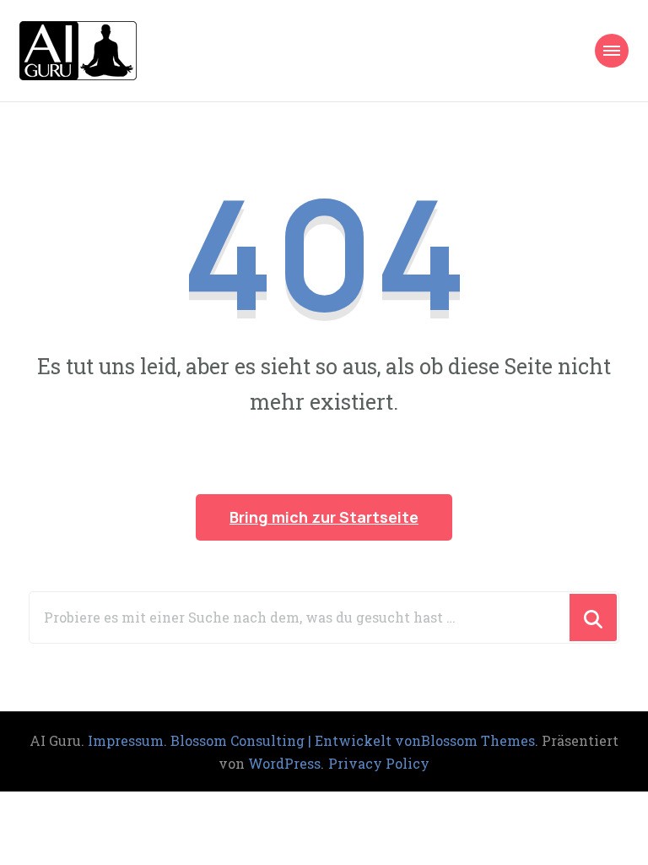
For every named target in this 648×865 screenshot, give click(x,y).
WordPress (284, 763)
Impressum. (129, 740)
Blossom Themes (478, 740)
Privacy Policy (378, 763)
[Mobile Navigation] (612, 51)
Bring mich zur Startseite (324, 517)
